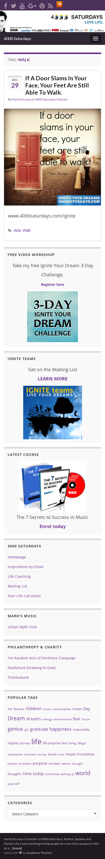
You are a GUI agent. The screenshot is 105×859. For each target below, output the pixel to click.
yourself (13, 783)
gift (26, 730)
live (64, 743)
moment (30, 754)
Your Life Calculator (24, 595)
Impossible (81, 729)
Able (17, 230)
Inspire (13, 743)
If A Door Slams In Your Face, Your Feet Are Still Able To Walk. (57, 85)
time (27, 773)
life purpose (52, 743)
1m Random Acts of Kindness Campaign (42, 658)
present (13, 763)
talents (66, 763)
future (86, 719)
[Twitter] (13, 5)
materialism (15, 754)
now (61, 754)
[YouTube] (22, 5)
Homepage (17, 557)
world (82, 773)
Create (77, 709)
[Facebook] (5, 5)
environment (63, 719)
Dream (16, 718)
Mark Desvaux (21, 99)
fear (77, 719)
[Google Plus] (32, 5)
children (33, 708)
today (38, 773)
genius (15, 728)
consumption (61, 709)
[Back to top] (93, 828)
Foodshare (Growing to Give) (32, 667)
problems (25, 763)
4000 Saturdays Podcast (51, 99)
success (54, 763)
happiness (60, 729)
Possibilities (86, 754)
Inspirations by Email (26, 566)
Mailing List (17, 586)
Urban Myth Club (22, 626)
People (70, 754)
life (36, 741)
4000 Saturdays (17, 38)
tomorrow (52, 774)
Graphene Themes (39, 853)
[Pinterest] (42, 5)
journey (24, 743)
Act (10, 709)
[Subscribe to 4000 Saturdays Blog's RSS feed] (50, 5)
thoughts (15, 774)
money (42, 754)
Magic (82, 743)
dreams (33, 719)
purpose (40, 763)
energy (47, 719)
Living (72, 743)
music (52, 754)
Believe (19, 709)
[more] (17, 848)
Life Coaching (19, 576)
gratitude (39, 729)
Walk (27, 230)
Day (86, 708)
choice (47, 709)
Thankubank (18, 677)
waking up (67, 774)
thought (77, 763)
